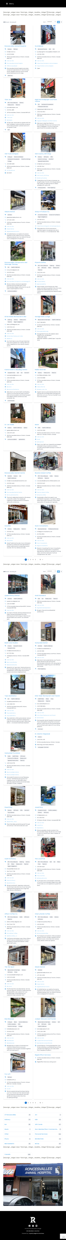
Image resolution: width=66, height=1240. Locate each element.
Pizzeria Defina (40, 262)
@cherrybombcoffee (42, 933)
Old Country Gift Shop (43, 154)
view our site (10, 60)
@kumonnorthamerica (13, 389)
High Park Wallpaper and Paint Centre (46, 100)
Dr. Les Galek (9, 425)
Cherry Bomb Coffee (42, 914)
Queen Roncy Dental (12, 596)
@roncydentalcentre (12, 495)
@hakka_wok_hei (42, 389)
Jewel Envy (39, 807)
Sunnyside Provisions (12, 753)
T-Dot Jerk (9, 117)
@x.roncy (9, 986)
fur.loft (8, 1089)
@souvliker (10, 540)
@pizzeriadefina (41, 284)
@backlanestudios (12, 665)
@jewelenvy (40, 828)
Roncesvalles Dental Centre (15, 473)
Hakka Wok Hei (40, 370)
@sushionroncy (11, 883)
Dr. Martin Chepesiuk (42, 734)
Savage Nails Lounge (42, 317)
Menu (11, 3)
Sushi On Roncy (10, 859)
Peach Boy (8, 807)
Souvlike (8, 526)
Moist (37, 425)
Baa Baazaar (9, 1019)
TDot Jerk (8, 100)
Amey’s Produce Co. (42, 212)
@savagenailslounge (42, 331)
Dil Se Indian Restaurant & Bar (15, 317)
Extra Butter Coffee (12, 933)
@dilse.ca (9, 338)
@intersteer (40, 717)
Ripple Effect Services (43, 1055)
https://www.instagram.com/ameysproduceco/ (49, 226)
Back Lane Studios (11, 643)
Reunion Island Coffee (43, 473)
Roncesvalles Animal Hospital (15, 46)
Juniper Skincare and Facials (45, 1019)
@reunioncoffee (41, 495)
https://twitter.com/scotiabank (45, 66)
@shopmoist (40, 442)
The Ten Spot (9, 967)
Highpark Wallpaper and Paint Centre (47, 121)
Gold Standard (40, 596)
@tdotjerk (9, 120)
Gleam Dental (10, 212)
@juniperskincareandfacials (44, 1043)
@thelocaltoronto (42, 878)
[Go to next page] (43, 559)
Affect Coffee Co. (11, 914)
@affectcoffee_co (12, 936)
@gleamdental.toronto (13, 231)
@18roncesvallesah (12, 66)
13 (40, 559)
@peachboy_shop (11, 821)
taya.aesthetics (11, 715)
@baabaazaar (10, 1043)
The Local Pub (40, 859)
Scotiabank (39, 46)
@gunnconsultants (42, 545)
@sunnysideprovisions (13, 772)
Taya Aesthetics (10, 696)
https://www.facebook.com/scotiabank (47, 63)
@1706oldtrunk (11, 170)
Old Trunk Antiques (11, 154)
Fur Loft (7, 1074)
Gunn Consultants (41, 526)
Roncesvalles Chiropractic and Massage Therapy (16, 263)
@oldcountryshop (42, 178)
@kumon (9, 387)
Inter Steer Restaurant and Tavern (47, 696)
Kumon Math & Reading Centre (16, 370)
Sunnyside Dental (41, 643)
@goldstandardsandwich (44, 607)
